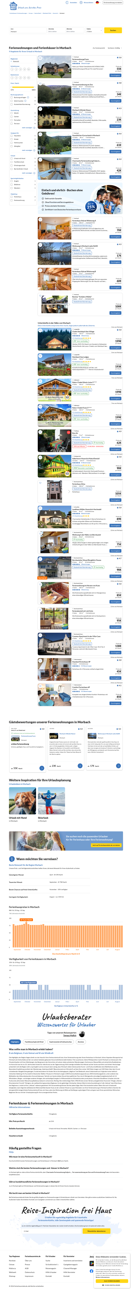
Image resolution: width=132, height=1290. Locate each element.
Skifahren (24, 184)
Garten (24, 116)
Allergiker (24, 146)
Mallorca (12, 1268)
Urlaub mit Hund (24, 158)
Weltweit (12, 1272)
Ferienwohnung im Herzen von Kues (86, 586)
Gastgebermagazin (70, 1264)
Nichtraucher (24, 143)
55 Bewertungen (86, 462)
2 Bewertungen (85, 437)
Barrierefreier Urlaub (24, 169)
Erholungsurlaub (24, 165)
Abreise (69, 29)
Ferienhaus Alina (78, 484)
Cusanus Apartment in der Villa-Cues (86, 636)
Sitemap (12, 1276)
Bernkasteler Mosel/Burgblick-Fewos (86, 560)
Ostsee (11, 1264)
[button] (112, 1285)
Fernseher (24, 120)
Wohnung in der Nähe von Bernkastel (86, 535)
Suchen (113, 30)
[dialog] (112, 1270)
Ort (12, 29)
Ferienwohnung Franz (80, 59)
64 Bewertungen (86, 114)
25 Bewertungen (86, 89)
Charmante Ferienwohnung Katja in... (59, 1172)
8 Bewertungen (85, 513)
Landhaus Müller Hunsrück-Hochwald (86, 509)
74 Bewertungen (86, 250)
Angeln (24, 181)
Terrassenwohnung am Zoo (81, 1172)
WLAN (24, 113)
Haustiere (24, 136)
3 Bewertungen (85, 63)
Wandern (24, 188)
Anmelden (73, 2)
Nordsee (12, 1261)
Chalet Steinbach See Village (83, 332)
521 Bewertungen (86, 691)
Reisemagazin (51, 1268)
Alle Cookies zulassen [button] (112, 1281)
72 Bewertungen (86, 165)
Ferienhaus (24, 197)
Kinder (24, 139)
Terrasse (24, 123)
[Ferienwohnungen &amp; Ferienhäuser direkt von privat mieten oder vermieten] (25, 7)
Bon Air (75, 433)
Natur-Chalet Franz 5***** (82, 408)
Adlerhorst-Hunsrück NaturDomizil (86, 459)
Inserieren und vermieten (72, 1261)
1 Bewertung (85, 335)
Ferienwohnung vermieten (113, 2)
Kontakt (49, 1276)
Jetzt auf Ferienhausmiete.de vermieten (106, 845)
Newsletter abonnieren (97, 1231)
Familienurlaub (24, 162)
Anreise (51, 29)
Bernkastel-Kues (48, 1088)
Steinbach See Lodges (80, 357)
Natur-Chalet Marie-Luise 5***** (84, 382)
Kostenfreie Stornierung (24, 104)
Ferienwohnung (24, 200)
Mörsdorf (69, 1069)
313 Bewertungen (86, 666)
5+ (29, 69)
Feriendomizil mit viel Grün (82, 611)
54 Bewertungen (86, 139)
